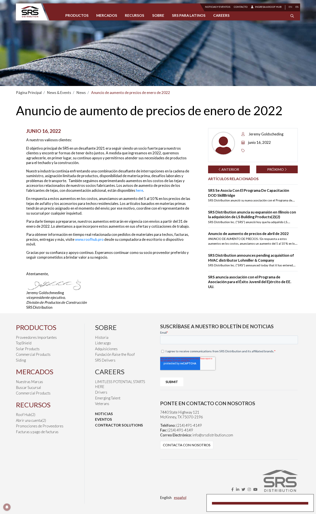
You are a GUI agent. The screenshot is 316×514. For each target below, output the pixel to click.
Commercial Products (33, 354)
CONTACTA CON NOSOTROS (186, 445)
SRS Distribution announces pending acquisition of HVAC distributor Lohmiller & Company (251, 257)
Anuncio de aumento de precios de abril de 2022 (248, 233)
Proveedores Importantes (36, 337)
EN (290, 6)
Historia (101, 337)
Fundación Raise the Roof (115, 354)
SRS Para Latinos (189, 15)
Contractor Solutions (119, 425)
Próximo (275, 169)
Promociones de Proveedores (39, 426)
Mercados (106, 15)
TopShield (23, 343)
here (139, 190)
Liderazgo (103, 343)
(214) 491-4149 (189, 425)
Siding (21, 360)
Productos (77, 15)
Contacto (241, 6)
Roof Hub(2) (25, 414)
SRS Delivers (105, 360)
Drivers (101, 392)
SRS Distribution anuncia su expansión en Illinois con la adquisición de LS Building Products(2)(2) (252, 214)
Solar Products (28, 349)
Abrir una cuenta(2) (31, 420)
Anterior (230, 169)
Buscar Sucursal (28, 387)
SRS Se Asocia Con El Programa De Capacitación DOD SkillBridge (248, 193)
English (166, 497)
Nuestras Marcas (29, 381)
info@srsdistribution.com (212, 435)
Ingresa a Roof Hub (268, 6)
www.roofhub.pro (89, 239)
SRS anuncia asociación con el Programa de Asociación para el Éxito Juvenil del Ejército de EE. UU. (249, 282)
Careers (221, 15)
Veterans (102, 403)
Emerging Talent (107, 398)
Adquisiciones (106, 349)
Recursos (134, 15)
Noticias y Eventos (217, 6)
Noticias (104, 413)
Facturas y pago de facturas (37, 432)
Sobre (158, 15)
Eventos (103, 419)
